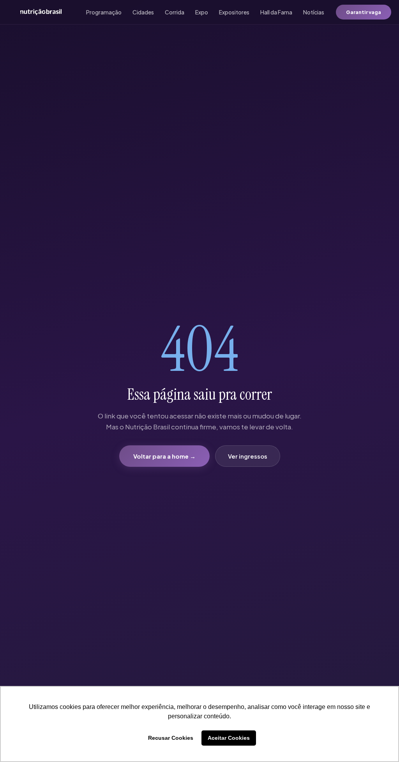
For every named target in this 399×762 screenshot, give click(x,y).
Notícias (313, 12)
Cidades (143, 12)
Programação (104, 12)
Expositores (234, 12)
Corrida (174, 12)
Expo (201, 12)
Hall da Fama (276, 12)
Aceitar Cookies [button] (229, 738)
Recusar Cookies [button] (170, 738)
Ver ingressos (247, 456)
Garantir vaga (363, 12)
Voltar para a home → (164, 456)
